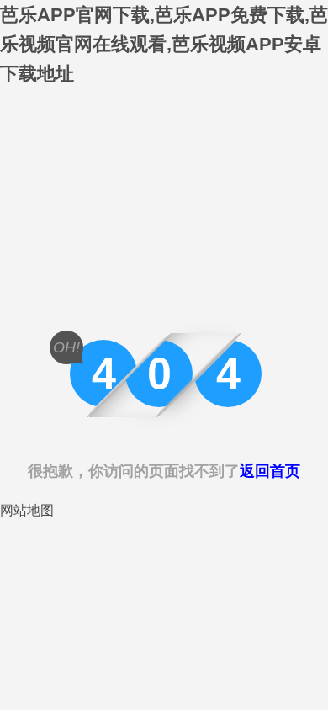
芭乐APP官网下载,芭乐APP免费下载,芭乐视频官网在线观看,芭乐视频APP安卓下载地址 (164, 44)
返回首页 (270, 471)
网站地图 (27, 510)
